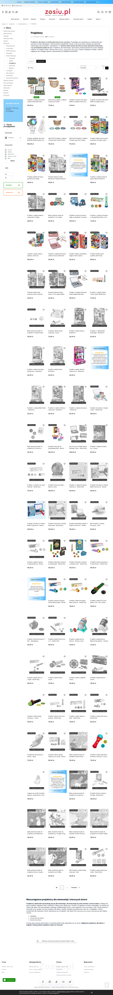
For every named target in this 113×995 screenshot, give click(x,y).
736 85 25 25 (7, 5)
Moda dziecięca (11, 51)
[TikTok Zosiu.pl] (10, 12)
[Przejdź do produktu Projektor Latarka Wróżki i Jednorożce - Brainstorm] (78, 355)
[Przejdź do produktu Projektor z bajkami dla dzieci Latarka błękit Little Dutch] (78, 278)
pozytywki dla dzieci (37, 918)
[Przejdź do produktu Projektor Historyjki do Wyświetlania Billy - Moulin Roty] (57, 432)
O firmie (4, 969)
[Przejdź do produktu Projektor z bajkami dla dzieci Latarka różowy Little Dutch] (57, 240)
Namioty (11, 68)
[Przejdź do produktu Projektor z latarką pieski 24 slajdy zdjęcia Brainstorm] (99, 163)
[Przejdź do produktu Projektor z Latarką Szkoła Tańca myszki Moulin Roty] (99, 278)
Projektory (12, 63)
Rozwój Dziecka (8, 83)
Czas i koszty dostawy (35, 969)
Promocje (6, 95)
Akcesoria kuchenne (12, 78)
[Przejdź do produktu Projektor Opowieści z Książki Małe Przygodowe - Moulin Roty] (36, 509)
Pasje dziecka (8, 85)
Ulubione (86, 972)
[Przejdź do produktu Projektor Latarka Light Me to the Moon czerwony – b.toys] (99, 741)
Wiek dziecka (15, 19)
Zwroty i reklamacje (34, 972)
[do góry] (107, 985)
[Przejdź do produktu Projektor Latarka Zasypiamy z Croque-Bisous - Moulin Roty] (99, 548)
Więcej (98, 19)
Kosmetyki (9, 53)
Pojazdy (42, 19)
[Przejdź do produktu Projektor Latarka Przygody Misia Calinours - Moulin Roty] (78, 586)
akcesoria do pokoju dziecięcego (88, 911)
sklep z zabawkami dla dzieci (68, 49)
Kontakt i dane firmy (7, 966)
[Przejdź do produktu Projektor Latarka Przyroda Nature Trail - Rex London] (99, 586)
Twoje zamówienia (89, 966)
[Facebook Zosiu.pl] (3, 12)
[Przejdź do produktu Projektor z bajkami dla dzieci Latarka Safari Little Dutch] (36, 86)
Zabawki (33, 19)
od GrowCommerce (73, 987)
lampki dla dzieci (35, 920)
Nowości (26, 19)
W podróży (9, 75)
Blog (3, 972)
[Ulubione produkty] (106, 12)
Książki (89, 19)
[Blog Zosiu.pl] (17, 12)
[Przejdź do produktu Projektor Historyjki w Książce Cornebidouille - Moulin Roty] (57, 548)
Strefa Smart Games (9, 31)
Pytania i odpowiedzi (62, 966)
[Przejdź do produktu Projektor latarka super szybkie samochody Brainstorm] (99, 240)
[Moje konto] (102, 12)
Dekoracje (12, 65)
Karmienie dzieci (78, 19)
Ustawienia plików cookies (63, 975)
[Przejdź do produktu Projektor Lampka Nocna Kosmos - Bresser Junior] (78, 625)
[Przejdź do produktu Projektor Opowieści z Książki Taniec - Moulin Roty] (99, 394)
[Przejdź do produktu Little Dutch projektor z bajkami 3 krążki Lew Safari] (57, 86)
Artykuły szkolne (64, 19)
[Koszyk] (110, 12)
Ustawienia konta (89, 969)
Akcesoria (52, 19)
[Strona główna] (57, 12)
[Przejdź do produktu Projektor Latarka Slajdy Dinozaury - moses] (36, 702)
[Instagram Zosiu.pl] (6, 12)
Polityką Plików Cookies (63, 991)
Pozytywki (12, 58)
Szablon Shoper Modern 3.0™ (59, 987)
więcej (12, 160)
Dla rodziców (10, 73)
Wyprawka (7, 88)
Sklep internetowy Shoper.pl (42, 987)
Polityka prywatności (62, 972)
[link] (13, 138)
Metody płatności (34, 966)
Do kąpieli (9, 70)
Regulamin (59, 969)
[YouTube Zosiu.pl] (13, 12)
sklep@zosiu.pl (18, 5)
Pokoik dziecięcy (11, 56)
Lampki (11, 60)
